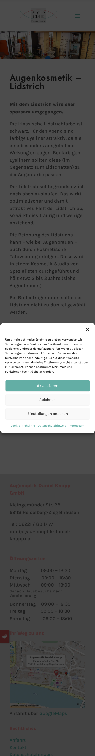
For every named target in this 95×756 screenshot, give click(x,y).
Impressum (76, 425)
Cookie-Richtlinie (23, 425)
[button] (87, 329)
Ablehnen (47, 399)
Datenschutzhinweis (51, 425)
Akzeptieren (47, 385)
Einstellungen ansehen (47, 413)
